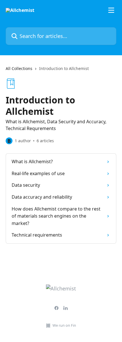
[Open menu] (111, 10)
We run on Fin (64, 325)
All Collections (19, 68)
